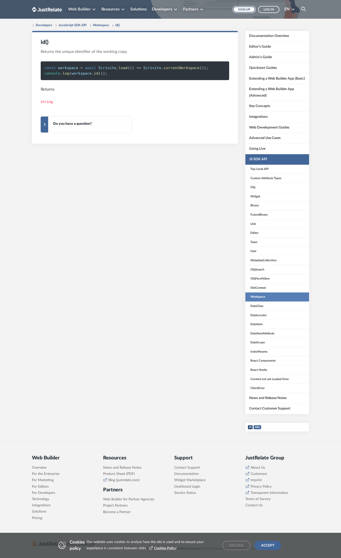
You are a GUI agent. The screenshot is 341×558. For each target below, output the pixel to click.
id (250, 427)
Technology (40, 499)
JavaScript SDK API (72, 25)
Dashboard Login (187, 486)
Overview (39, 467)
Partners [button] (190, 9)
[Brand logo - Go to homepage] (47, 9)
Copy (217, 67)
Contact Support (187, 467)
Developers (44, 25)
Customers (259, 474)
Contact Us (254, 505)
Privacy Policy (261, 486)
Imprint (256, 480)
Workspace (101, 25)
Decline (236, 545)
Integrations (41, 505)
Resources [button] (110, 9)
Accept (267, 545)
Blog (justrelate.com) (124, 480)
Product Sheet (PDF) (119, 474)
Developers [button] (162, 9)
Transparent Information (269, 493)
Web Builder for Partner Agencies (128, 499)
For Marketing (43, 480)
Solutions (138, 9)
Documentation (186, 474)
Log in (269, 9)
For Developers (43, 493)
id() (117, 25)
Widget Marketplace (189, 480)
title (257, 427)
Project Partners (115, 505)
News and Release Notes (122, 467)
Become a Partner (117, 512)
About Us (258, 467)
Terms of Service (258, 499)
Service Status (185, 493)
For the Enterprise (45, 474)
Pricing (37, 518)
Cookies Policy (165, 548)
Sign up (244, 9)
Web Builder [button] (79, 9)
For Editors (40, 486)
